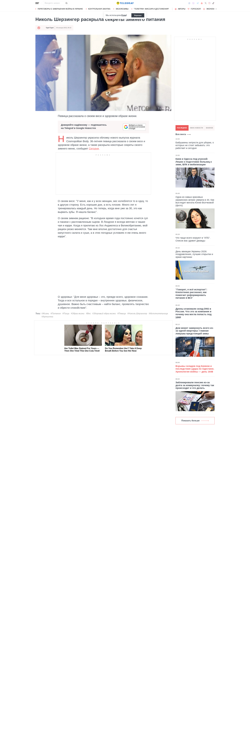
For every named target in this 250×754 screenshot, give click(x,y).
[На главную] (125, 3)
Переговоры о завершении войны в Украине (60, 9)
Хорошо (138, 15)
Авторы (181, 9)
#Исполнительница (158, 313)
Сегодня (94, 148)
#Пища (65, 313)
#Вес (88, 313)
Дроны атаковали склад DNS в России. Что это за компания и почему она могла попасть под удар (193, 313)
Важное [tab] (209, 128)
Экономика (212, 9)
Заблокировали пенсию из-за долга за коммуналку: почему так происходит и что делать (195, 385)
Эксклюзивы (122, 9)
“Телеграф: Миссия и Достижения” (151, 9)
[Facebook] (189, 3)
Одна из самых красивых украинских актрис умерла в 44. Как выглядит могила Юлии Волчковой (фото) (195, 201)
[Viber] (193, 3)
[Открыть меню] (37, 3)
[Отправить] (66, 3)
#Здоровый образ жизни (104, 313)
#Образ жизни (77, 313)
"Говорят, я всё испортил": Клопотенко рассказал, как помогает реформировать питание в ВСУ (191, 293)
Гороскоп (196, 9)
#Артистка (47, 317)
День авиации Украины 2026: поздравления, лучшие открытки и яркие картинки (194, 254)
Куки (123, 15)
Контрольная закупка (99, 9)
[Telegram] (198, 3)
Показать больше (190, 420)
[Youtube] (202, 3)
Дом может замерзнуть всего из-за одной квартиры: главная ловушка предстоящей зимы (195, 331)
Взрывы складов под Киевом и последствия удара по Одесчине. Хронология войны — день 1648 (195, 369)
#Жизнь (45, 313)
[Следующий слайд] (216, 9)
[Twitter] (205, 3)
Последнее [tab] (182, 128)
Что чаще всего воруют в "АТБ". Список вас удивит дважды (193, 239)
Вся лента (181, 134)
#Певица (121, 313)
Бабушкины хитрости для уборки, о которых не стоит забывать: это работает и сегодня (195, 145)
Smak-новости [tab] (196, 128)
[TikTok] (213, 3)
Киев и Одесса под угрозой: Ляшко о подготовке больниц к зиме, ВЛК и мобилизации (194, 162)
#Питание (56, 313)
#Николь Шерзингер (137, 313)
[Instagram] (209, 3)
